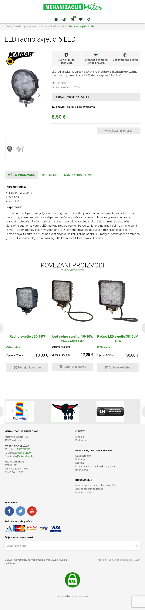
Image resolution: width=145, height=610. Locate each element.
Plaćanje (80, 459)
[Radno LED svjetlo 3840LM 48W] (118, 301)
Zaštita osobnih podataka (89, 488)
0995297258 (23, 449)
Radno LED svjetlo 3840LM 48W (117, 338)
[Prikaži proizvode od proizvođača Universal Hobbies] (65, 411)
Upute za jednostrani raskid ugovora (95, 466)
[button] (39, 95)
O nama (79, 436)
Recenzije (49, 175)
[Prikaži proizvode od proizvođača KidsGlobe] (110, 411)
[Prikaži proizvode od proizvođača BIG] (19, 411)
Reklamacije (81, 470)
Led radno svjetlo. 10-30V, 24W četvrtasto (72, 338)
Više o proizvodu (21, 175)
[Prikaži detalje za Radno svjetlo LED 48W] (27, 301)
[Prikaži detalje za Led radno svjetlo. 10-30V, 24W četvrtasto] (72, 301)
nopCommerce (80, 596)
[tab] (21, 175)
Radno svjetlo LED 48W (27, 336)
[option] (72, 327)
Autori (137, 559)
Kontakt (102, 559)
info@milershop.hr (22, 456)
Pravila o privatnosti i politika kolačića (95, 485)
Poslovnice (80, 440)
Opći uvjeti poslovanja (120, 559)
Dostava (79, 462)
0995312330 (24, 452)
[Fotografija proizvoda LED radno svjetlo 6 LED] (25, 87)
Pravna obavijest (84, 492)
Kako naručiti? (83, 455)
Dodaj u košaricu (29, 367)
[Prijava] (136, 545)
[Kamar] (21, 58)
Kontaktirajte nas (78, 175)
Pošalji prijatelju (120, 130)
